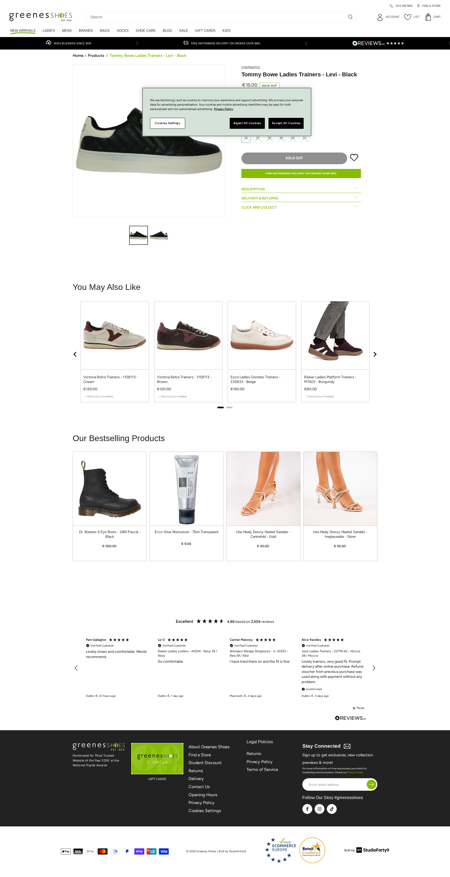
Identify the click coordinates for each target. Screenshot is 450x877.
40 (293, 138)
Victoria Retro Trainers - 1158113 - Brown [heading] (184, 379)
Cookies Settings (205, 810)
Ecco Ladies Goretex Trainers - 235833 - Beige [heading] (255, 379)
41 (305, 138)
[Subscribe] (371, 784)
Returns (196, 770)
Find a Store (200, 754)
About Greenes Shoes (209, 746)
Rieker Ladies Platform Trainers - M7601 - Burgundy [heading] (330, 379)
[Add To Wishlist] (354, 160)
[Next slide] (374, 354)
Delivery (196, 778)
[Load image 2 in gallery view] (158, 235)
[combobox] (217, 17)
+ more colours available (99, 396)
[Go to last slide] (75, 354)
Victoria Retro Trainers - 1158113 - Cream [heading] (110, 379)
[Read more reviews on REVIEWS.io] (350, 719)
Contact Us (199, 786)
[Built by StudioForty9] (367, 851)
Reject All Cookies (247, 123)
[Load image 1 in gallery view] (138, 235)
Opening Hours (203, 794)
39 (281, 138)
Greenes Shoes (206, 851)
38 (270, 138)
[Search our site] (350, 17)
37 (258, 138)
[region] (225, 354)
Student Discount (205, 762)
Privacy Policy (202, 802)
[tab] (220, 407)
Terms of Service (262, 769)
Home (78, 55)
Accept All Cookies (286, 123)
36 (246, 138)
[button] (76, 668)
